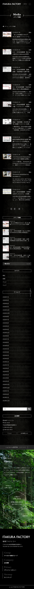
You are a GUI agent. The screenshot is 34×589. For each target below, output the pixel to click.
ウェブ (4, 285)
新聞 (4, 278)
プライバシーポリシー (10, 568)
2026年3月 (6, 306)
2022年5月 (6, 368)
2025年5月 (6, 326)
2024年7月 (6, 339)
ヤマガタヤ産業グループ (11, 554)
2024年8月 (6, 336)
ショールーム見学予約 (12, 447)
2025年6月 (6, 323)
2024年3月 (6, 352)
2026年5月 (6, 303)
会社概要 (9, 561)
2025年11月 (6, 310)
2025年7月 (6, 319)
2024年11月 (6, 332)
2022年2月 (6, 374)
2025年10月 (6, 313)
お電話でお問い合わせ (17, 499)
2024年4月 (6, 349)
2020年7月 (6, 391)
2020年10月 (6, 387)
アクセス (9, 433)
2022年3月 (6, 371)
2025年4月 (6, 329)
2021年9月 (6, 378)
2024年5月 (6, 345)
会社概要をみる (24, 433)
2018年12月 (6, 400)
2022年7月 (6, 365)
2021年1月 (6, 381)
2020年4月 (6, 394)
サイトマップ (8, 575)
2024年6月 (6, 342)
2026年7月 (6, 297)
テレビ (4, 282)
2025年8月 (6, 316)
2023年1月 (6, 362)
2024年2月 (6, 355)
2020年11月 (6, 384)
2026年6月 (6, 300)
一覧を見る (7, 263)
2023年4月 (6, 358)
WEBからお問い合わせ (8, 486)
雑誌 (4, 275)
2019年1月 (6, 397)
